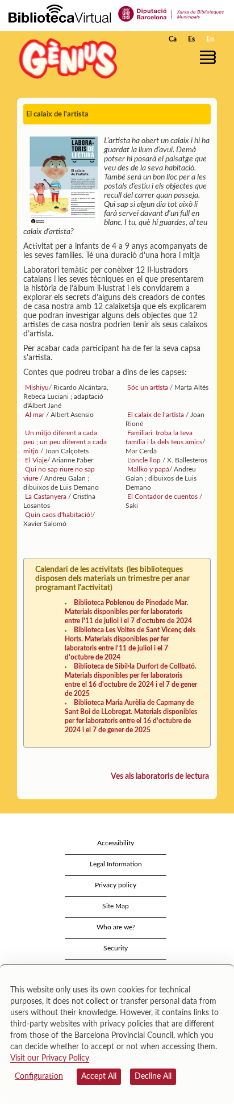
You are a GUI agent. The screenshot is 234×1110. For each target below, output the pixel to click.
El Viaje (35, 460)
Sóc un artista (148, 387)
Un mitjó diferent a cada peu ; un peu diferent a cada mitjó (65, 441)
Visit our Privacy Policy (49, 1058)
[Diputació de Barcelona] (171, 13)
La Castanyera (45, 496)
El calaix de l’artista (156, 414)
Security (115, 948)
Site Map (115, 906)
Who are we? (116, 927)
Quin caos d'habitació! (57, 514)
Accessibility (115, 843)
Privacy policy (115, 885)
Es (191, 39)
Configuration (39, 1076)
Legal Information (116, 864)
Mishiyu (36, 387)
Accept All (98, 1076)
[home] (65, 58)
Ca (173, 39)
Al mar (34, 414)
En (210, 39)
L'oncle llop (144, 460)
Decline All (153, 1076)
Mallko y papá (147, 469)
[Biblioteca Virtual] (60, 13)
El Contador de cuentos (162, 496)
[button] (209, 57)
